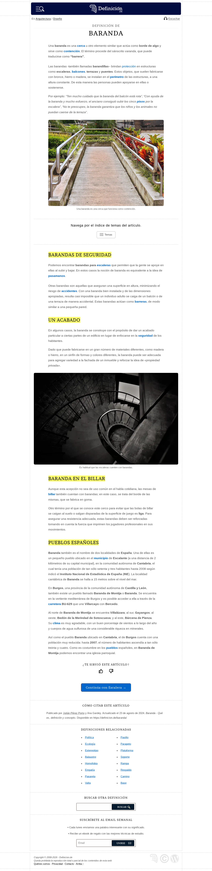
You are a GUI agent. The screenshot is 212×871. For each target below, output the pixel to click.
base (123, 782)
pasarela (90, 776)
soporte (125, 756)
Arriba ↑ (80, 863)
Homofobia (91, 763)
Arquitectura (43, 18)
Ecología (90, 743)
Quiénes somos (42, 863)
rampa (125, 763)
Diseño (57, 18)
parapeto (126, 743)
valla (88, 782)
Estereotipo (91, 750)
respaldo (126, 769)
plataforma (127, 750)
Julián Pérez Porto (73, 713)
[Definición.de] (106, 8)
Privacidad (57, 863)
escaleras (104, 265)
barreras (141, 301)
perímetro (117, 77)
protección (129, 66)
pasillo (124, 737)
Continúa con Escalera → (106, 687)
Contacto (69, 863)
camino (125, 776)
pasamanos (56, 275)
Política (89, 737)
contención (72, 51)
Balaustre (90, 756)
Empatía (90, 769)
